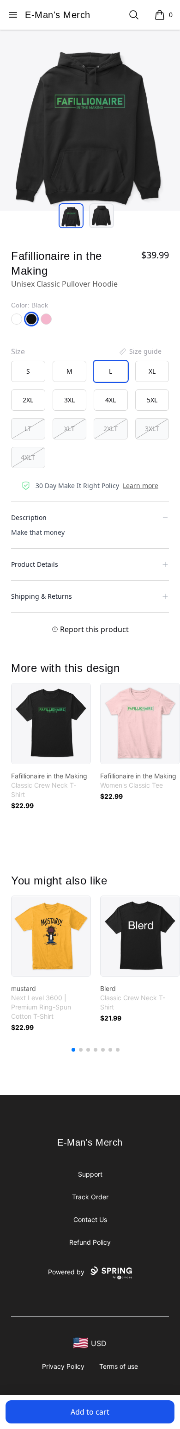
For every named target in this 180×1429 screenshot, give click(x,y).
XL (152, 371)
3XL (69, 399)
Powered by (66, 1272)
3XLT (152, 428)
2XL (28, 399)
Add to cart (90, 1412)
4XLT (28, 457)
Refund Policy (90, 1242)
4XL (110, 399)
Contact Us (90, 1219)
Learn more (140, 485)
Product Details (34, 564)
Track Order (90, 1197)
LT (27, 428)
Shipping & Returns (41, 596)
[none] (140, 351)
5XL (152, 399)
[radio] (28, 371)
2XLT (110, 428)
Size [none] (18, 351)
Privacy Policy (63, 1366)
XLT (69, 428)
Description (29, 517)
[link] (51, 723)
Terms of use (118, 1366)
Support (90, 1174)
